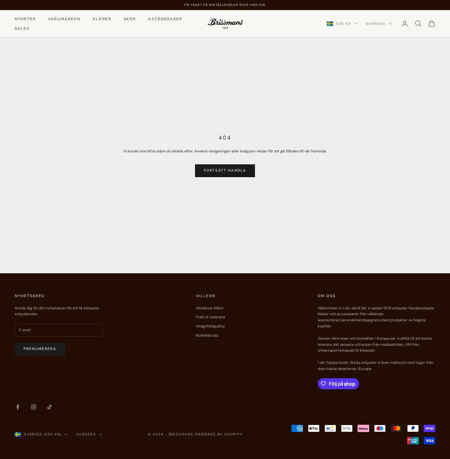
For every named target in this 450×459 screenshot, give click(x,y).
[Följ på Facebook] (18, 407)
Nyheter (25, 19)
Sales (22, 28)
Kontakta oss (207, 335)
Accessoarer (165, 19)
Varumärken (64, 19)
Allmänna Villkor (210, 308)
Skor (130, 19)
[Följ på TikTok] (50, 407)
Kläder (102, 19)
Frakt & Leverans (210, 317)
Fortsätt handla (225, 170)
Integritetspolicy (210, 326)
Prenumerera (40, 348)
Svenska (376, 23)
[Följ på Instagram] (34, 407)
